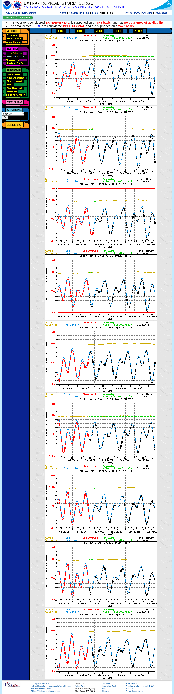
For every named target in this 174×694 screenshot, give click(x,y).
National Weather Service (41, 688)
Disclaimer (24, 17)
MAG (137, 12)
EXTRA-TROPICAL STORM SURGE (58, 3)
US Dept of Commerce (40, 683)
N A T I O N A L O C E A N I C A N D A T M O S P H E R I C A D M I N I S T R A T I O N (74, 7)
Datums (9, 17)
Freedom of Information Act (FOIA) (140, 686)
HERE (36, 26)
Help (104, 688)
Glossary (105, 691)
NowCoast (160, 12)
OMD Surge (13, 12)
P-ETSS (84, 12)
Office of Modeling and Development (45, 691)
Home (62, 12)
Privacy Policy (131, 683)
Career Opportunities (134, 691)
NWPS (128, 12)
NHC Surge (29, 12)
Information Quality (109, 686)
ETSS (94, 12)
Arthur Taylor (80, 686)
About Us (129, 688)
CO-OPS (147, 12)
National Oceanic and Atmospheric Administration (51, 686)
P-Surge (73, 12)
